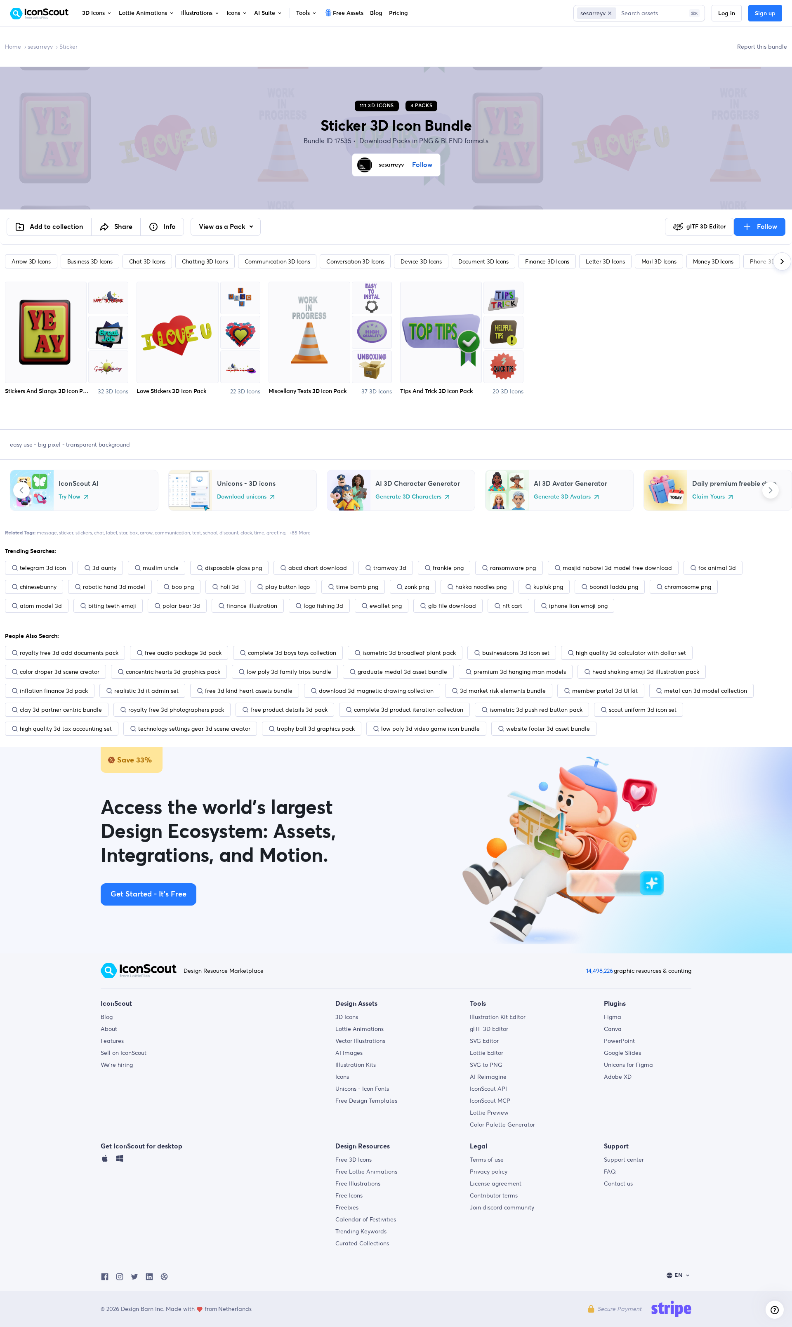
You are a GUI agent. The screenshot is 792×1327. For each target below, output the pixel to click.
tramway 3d (389, 568)
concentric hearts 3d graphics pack (173, 671)
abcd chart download (317, 568)
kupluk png (548, 587)
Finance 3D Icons (547, 261)
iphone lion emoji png (578, 605)
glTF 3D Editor (489, 1029)
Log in (726, 13)
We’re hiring (117, 1064)
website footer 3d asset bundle (548, 728)
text (196, 532)
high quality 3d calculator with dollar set (631, 652)
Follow (422, 165)
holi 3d (229, 587)
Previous (21, 490)
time (259, 532)
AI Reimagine (488, 1076)
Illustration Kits (355, 1064)
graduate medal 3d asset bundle (402, 671)
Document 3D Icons (483, 261)
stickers (83, 532)
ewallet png (386, 605)
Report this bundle (762, 46)
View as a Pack (223, 227)
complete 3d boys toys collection (292, 652)
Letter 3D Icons (605, 261)
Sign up (765, 13)
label (111, 532)
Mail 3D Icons (658, 261)
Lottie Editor (486, 1052)
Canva (613, 1029)
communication (172, 532)
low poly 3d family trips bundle (289, 671)
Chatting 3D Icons (205, 261)
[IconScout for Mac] (105, 1160)
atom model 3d (41, 605)
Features (112, 1041)
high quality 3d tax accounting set (66, 728)
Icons (342, 1076)
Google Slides (622, 1052)
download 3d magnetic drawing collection (376, 690)
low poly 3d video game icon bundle (430, 728)
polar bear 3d (181, 605)
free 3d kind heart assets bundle (248, 690)
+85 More (300, 532)
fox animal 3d (717, 568)
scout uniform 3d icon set (642, 709)
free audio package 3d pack (183, 652)
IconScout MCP (490, 1100)
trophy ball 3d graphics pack (316, 728)
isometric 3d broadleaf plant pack (409, 652)
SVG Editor (484, 1041)
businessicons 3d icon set (515, 652)
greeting (275, 532)
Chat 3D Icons (147, 261)
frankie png (448, 568)
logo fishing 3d (323, 605)
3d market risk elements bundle (503, 690)
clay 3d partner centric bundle (61, 709)
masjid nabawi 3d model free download (617, 568)
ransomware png (513, 568)
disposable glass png (233, 568)
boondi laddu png (613, 587)
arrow (146, 532)
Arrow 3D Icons (31, 261)
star (123, 532)
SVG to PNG (486, 1064)
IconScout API (488, 1088)
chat (99, 532)
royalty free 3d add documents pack (69, 652)
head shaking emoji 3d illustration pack (645, 671)
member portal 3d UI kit (605, 690)
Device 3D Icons (421, 261)
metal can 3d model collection (705, 690)
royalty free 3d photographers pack (176, 709)
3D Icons (346, 1017)
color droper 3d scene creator (59, 671)
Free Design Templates (366, 1100)
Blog (107, 1017)
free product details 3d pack (289, 709)
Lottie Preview (489, 1112)
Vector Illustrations (360, 1041)
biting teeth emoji (112, 605)
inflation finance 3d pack (54, 690)
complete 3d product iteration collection (408, 709)
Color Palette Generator (502, 1124)
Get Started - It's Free (148, 894)
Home (13, 46)
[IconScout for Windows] (120, 1160)
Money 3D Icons (713, 261)
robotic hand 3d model (114, 587)
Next (770, 490)
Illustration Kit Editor (498, 1017)
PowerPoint (619, 1041)
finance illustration (251, 605)
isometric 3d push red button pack (536, 709)
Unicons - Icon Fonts (362, 1088)
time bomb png (357, 587)
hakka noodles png (481, 587)
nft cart (512, 605)
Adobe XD (618, 1076)
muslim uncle (161, 568)
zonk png (417, 587)
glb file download (452, 605)
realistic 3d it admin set (146, 690)
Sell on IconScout (123, 1052)
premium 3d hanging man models (520, 671)
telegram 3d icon (43, 568)
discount (228, 532)
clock (246, 532)
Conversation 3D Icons (355, 261)
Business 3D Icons (90, 261)
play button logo (287, 587)
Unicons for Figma (628, 1064)
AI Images (349, 1052)
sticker (66, 532)
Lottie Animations (359, 1029)
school (210, 532)
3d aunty (104, 568)
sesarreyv (40, 46)
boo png (183, 587)
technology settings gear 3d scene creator (194, 728)
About (109, 1029)
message (47, 532)
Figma (612, 1017)
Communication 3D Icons (277, 261)
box (134, 532)
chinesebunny (38, 587)
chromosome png (688, 587)
